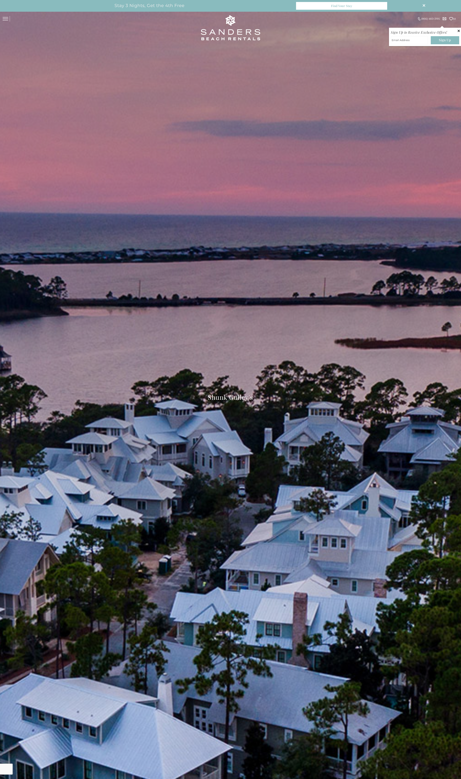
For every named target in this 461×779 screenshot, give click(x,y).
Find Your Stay (341, 6)
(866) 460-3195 (430, 18)
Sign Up (445, 40)
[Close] (422, 6)
